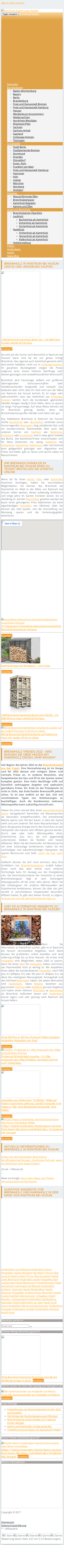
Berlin (16, 97)
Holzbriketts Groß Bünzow (16, 1269)
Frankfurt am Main (23, 166)
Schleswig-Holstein (23, 137)
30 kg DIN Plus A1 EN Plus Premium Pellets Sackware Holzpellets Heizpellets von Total (30, 1039)
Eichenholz (7, 435)
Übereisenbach (42, 1276)
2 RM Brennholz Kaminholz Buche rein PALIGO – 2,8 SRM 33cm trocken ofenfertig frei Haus (29, 716)
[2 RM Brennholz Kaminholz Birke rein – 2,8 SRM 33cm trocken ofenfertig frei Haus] (20, 336)
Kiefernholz (36, 445)
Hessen (17, 110)
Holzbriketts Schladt (23, 1309)
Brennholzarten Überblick (27, 213)
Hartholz (36, 432)
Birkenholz (56, 432)
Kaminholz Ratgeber (24, 203)
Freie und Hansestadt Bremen (30, 104)
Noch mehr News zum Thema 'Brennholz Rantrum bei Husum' (27, 1180)
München (18, 183)
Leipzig (17, 180)
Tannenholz (21, 445)
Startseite (12, 84)
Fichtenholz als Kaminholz (33, 232)
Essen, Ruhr (19, 163)
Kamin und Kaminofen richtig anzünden (29, 1426)
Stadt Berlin (19, 147)
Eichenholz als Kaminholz (33, 223)
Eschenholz (26, 435)
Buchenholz (15, 422)
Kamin (30, 479)
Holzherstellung (22, 242)
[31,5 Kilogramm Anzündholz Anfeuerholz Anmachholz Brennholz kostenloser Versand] (32, 623)
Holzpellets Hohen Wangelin (17, 1273)
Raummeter (33, 499)
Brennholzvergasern (32, 865)
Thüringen (19, 140)
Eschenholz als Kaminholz (33, 226)
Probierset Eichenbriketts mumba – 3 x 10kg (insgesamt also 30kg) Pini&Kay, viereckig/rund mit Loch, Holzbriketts (29, 1060)
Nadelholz (18, 229)
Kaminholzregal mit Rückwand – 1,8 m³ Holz (25, 665)
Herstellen (25, 505)
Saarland (18, 133)
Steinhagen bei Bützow (27, 1286)
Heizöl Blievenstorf (25, 1282)
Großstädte (13, 143)
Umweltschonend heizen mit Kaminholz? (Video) (34, 1429)
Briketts (38, 983)
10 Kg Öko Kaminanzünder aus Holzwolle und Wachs (31, 1394)
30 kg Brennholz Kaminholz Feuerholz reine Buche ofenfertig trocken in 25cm (29, 1378)
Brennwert (26, 425)
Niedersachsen (21, 117)
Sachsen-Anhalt (22, 130)
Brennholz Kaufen (29, 14)
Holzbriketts (14, 249)
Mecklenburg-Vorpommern (28, 114)
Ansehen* (6, 349)
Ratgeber (12, 193)
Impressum (7, 1522)
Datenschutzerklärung (13, 1525)
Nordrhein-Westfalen (25, 120)
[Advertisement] (32, 48)
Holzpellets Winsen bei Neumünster (28, 1306)
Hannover (18, 173)
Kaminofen (57, 479)
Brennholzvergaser (23, 199)
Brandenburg (20, 100)
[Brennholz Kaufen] (20, 10)
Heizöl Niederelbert (34, 1289)
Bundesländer (15, 87)
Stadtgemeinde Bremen (26, 150)
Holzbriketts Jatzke (29, 1279)
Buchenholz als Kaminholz (33, 219)
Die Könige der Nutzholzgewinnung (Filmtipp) (32, 1416)
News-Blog (13, 256)
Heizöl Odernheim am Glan (28, 1302)
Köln (15, 176)
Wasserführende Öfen (25, 196)
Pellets (11, 246)
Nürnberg (18, 186)
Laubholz (18, 216)
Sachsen (17, 127)
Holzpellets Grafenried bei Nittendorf (32, 1292)
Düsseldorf (19, 160)
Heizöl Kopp (8, 1312)
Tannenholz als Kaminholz (33, 236)
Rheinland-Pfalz (21, 124)
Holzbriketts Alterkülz (47, 1309)
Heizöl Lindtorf (18, 1276)
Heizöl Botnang (45, 1282)
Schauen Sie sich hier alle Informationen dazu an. (28, 898)
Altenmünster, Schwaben (34, 1296)
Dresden (18, 157)
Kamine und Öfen (23, 206)
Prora (30, 1276)
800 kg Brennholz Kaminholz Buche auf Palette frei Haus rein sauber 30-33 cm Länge (29, 736)
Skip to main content (12, 3)
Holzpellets (7, 960)
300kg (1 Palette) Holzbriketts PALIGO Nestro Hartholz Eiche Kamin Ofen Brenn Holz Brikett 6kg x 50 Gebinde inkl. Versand (31, 1453)
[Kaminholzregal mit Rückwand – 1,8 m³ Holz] (20, 662)
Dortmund (19, 153)
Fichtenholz (7, 445)
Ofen (39, 479)
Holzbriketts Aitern (41, 1269)
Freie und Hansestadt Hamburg (31, 107)
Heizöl (10, 252)
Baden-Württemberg (24, 91)
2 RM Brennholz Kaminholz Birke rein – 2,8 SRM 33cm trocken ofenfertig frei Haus (30, 341)
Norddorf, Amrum (43, 1273)
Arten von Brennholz (18, 209)
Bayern (17, 94)
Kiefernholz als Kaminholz (33, 239)
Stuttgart (18, 190)
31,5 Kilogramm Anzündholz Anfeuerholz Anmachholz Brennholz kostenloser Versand (31, 628)
